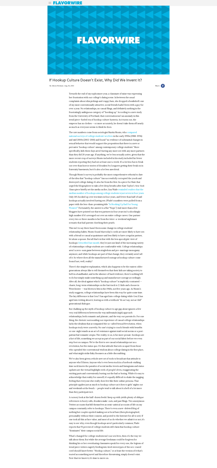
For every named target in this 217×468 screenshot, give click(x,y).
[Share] (163, 86)
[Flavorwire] (67, 3)
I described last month (88, 243)
